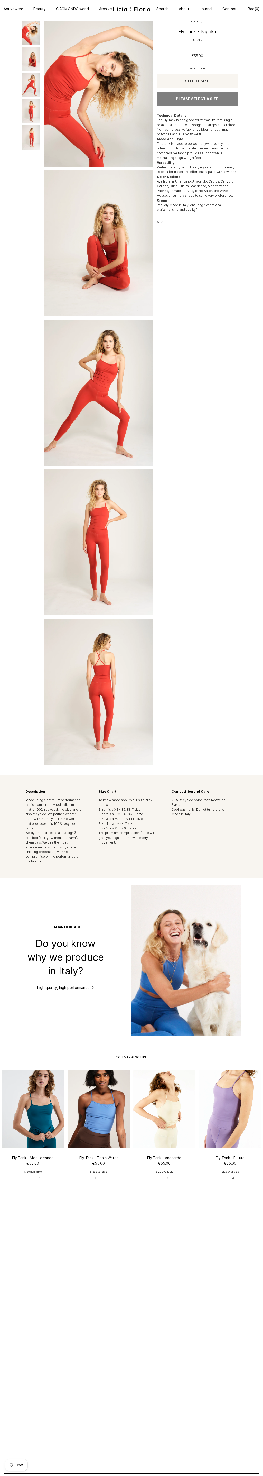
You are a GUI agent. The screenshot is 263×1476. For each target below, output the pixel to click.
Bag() (253, 9)
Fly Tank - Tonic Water (98, 1158)
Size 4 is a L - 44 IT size (116, 824)
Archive (105, 9)
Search (162, 9)
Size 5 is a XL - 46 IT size (117, 828)
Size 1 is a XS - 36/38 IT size (120, 809)
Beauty (39, 9)
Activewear (13, 9)
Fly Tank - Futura (230, 1158)
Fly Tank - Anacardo (164, 1158)
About (184, 9)
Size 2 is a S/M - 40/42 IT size (121, 814)
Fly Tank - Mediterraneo (33, 1158)
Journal (206, 9)
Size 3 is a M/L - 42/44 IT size (121, 819)
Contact (229, 9)
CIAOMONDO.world (72, 9)
